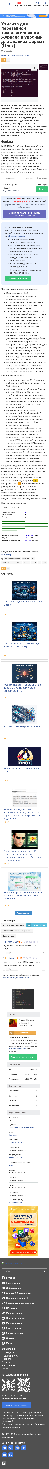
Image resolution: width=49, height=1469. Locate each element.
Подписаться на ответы (14, 925)
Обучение (11, 1308)
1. (3, 942)
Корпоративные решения (20, 1303)
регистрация (9, 977)
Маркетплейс (14, 1313)
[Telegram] (4, 1448)
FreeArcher (12, 942)
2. (3, 958)
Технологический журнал (25, 1127)
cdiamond (11, 958)
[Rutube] (10, 1455)
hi (39, 563)
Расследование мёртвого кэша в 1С (23, 726)
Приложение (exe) (17, 1142)
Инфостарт (7, 554)
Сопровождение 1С (17, 1298)
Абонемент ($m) (16, 1202)
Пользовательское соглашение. (18, 1424)
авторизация (22, 977)
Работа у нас (9, 1365)
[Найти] (44, 1270)
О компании (9, 1349)
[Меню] (4, 4)
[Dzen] (23, 1448)
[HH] (17, 1448)
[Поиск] (10, 4)
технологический (12, 559)
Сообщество (9, 1352)
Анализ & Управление (18, 1293)
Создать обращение (16, 1405)
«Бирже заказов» (17, 236)
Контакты (7, 1368)
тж (33, 559)
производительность (11, 563)
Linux (11, 1127)
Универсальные (15, 1157)
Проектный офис (15, 1318)
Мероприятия (14, 1323)
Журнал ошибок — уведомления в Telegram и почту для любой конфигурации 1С (22, 688)
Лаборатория (14, 1288)
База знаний (13, 1283)
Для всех (13, 1135)
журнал (25, 559)
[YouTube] (4, 1455)
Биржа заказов (14, 1333)
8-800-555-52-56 (12, 1395)
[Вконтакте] (10, 1448)
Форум (10, 1338)
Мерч (9, 1343)
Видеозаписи (13, 1328)
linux (34, 563)
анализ (26, 563)
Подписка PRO (10, 1355)
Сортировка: (17, 931)
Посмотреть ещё (23, 913)
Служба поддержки (17, 1374)
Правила (6, 1359)
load (44, 563)
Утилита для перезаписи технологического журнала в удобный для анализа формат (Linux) (23, 34)
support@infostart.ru (14, 1398)
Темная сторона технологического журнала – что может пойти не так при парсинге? (23, 895)
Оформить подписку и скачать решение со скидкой (24, 214)
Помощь (6, 1362)
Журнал (10, 1278)
